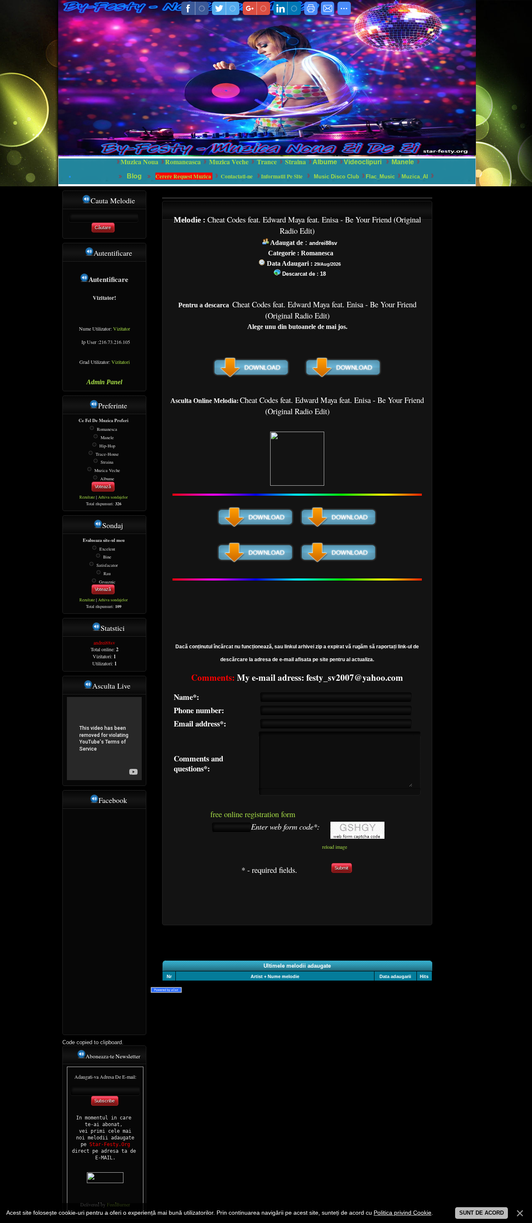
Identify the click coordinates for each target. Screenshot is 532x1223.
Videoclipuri (363, 162)
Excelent (107, 548)
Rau (107, 573)
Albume (325, 162)
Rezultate (87, 497)
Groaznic (107, 581)
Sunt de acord (481, 1213)
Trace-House (107, 454)
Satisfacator (107, 565)
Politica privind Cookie (402, 1212)
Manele (403, 162)
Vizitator (121, 328)
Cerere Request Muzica (183, 176)
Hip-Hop (107, 446)
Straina (107, 462)
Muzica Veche (107, 470)
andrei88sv (104, 642)
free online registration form (253, 814)
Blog (135, 176)
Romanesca (107, 429)
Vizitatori (120, 361)
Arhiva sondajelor (113, 497)
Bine (107, 557)
